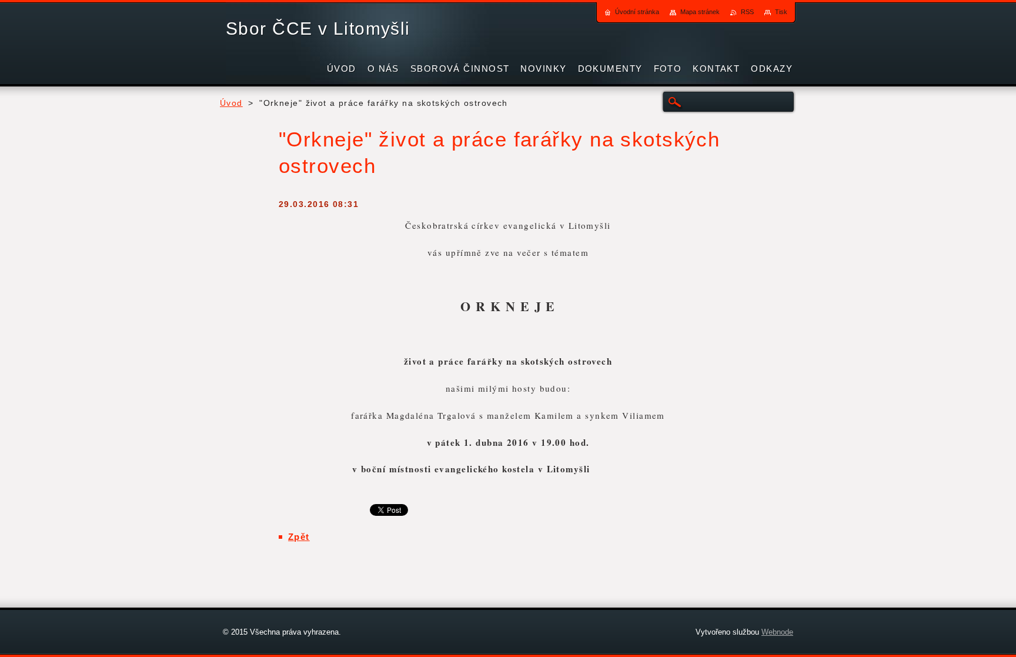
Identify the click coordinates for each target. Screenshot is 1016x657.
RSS (747, 11)
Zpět (299, 537)
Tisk (781, 11)
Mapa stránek (700, 11)
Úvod (231, 103)
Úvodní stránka (637, 11)
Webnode (777, 632)
